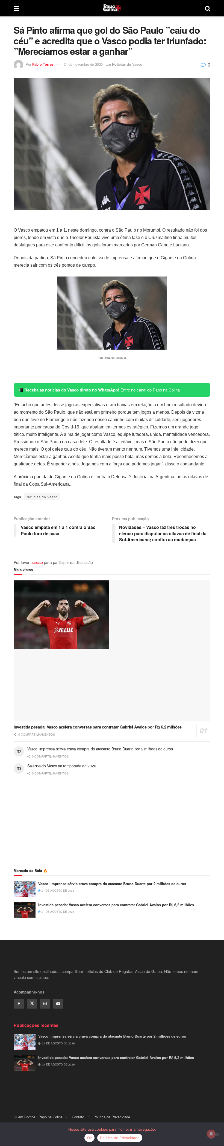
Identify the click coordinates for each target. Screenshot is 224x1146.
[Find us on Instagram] (45, 1004)
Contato (78, 1116)
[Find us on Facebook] (19, 1004)
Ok (89, 1138)
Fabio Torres (43, 64)
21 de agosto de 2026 (57, 890)
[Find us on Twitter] (32, 1004)
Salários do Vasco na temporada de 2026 (61, 765)
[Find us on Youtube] (58, 1004)
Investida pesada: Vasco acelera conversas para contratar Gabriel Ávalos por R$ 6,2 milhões (98, 727)
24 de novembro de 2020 (83, 64)
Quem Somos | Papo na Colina (38, 1116)
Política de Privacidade (111, 1116)
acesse (37, 562)
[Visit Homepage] (112, 8)
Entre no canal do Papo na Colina (150, 390)
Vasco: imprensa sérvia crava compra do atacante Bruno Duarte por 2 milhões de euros (100, 748)
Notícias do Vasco (127, 64)
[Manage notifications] (211, 1134)
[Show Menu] (16, 8)
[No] (217, 1134)
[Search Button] (207, 8)
